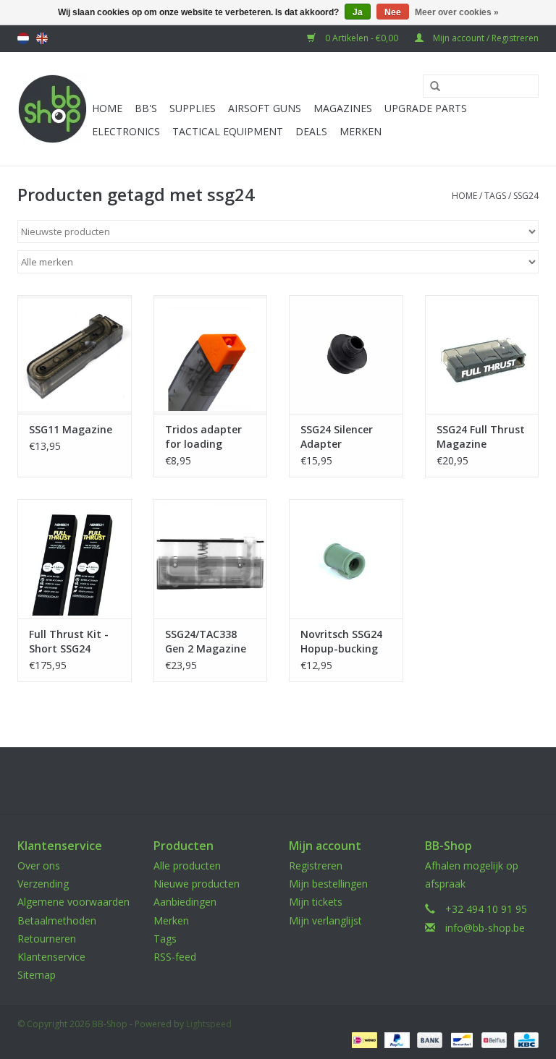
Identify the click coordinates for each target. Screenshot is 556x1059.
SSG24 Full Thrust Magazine (481, 436)
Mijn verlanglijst (325, 920)
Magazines (342, 108)
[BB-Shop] (52, 109)
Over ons (38, 865)
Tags (495, 196)
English (42, 38)
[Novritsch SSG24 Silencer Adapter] (346, 354)
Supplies (192, 108)
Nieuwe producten (196, 883)
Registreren (315, 865)
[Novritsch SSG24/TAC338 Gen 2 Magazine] (210, 558)
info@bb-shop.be (485, 928)
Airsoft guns (264, 108)
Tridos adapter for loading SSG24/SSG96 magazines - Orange (203, 436)
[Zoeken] (430, 87)
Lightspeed (209, 1024)
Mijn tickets (315, 902)
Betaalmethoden (56, 920)
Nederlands (23, 38)
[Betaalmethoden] (363, 1039)
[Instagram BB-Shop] (291, 780)
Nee (392, 12)
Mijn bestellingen (328, 883)
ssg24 (526, 196)
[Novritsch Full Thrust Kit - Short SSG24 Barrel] (74, 558)
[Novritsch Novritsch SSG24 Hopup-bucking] (346, 558)
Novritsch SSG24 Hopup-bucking (341, 641)
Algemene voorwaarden (73, 902)
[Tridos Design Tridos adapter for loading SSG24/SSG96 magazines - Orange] (210, 354)
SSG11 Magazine (70, 429)
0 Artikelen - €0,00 (361, 38)
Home (107, 108)
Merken (361, 131)
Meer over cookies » (457, 12)
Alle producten (187, 865)
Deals (311, 131)
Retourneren (46, 938)
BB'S (146, 108)
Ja (358, 12)
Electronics (126, 131)
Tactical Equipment (227, 131)
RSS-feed (174, 957)
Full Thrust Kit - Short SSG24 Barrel (69, 641)
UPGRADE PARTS (425, 108)
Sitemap (36, 975)
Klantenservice (51, 957)
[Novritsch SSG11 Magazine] (74, 354)
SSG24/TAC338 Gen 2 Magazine (205, 641)
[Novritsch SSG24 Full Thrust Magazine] (482, 354)
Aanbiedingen (184, 902)
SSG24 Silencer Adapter (336, 436)
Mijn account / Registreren (485, 38)
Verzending (43, 883)
